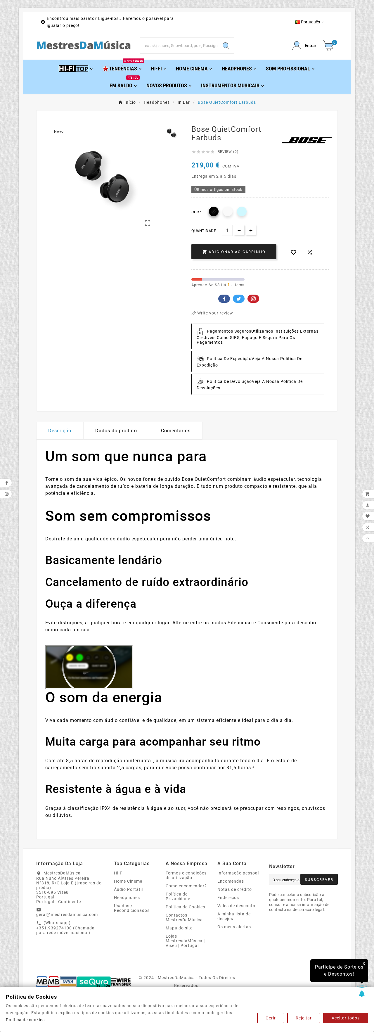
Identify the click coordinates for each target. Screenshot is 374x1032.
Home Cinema (128, 881)
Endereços (228, 897)
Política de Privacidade (178, 896)
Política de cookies (25, 1019)
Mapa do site (179, 928)
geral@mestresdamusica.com (67, 914)
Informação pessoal (238, 873)
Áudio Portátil (128, 889)
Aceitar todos (346, 1018)
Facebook (224, 299)
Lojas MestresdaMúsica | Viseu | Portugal (185, 941)
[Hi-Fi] (76, 68)
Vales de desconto (236, 905)
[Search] (226, 45)
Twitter (239, 299)
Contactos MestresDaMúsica (184, 917)
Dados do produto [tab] (116, 430)
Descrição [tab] (59, 430)
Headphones (127, 897)
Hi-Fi (119, 873)
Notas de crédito (234, 889)
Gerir (271, 1018)
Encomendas (230, 881)
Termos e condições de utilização (186, 875)
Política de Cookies (185, 907)
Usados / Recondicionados (132, 908)
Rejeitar (304, 1018)
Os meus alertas (234, 926)
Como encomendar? (186, 886)
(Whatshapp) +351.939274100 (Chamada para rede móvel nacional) (65, 927)
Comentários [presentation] (176, 430)
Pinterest (253, 299)
